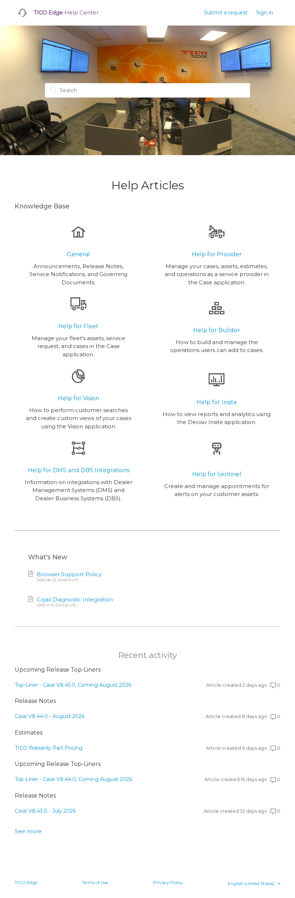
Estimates (28, 732)
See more (28, 831)
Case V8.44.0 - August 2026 (50, 716)
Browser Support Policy (69, 576)
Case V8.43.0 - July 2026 (45, 811)
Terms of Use (95, 882)
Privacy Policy (168, 882)
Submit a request (226, 12)
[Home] (22, 13)
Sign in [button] (264, 12)
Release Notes (35, 701)
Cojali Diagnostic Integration (75, 602)
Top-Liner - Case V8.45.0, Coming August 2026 (73, 685)
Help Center (66, 12)
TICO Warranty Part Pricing (48, 748)
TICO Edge (26, 882)
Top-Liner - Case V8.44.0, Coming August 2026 (73, 779)
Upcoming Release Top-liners (58, 669)
